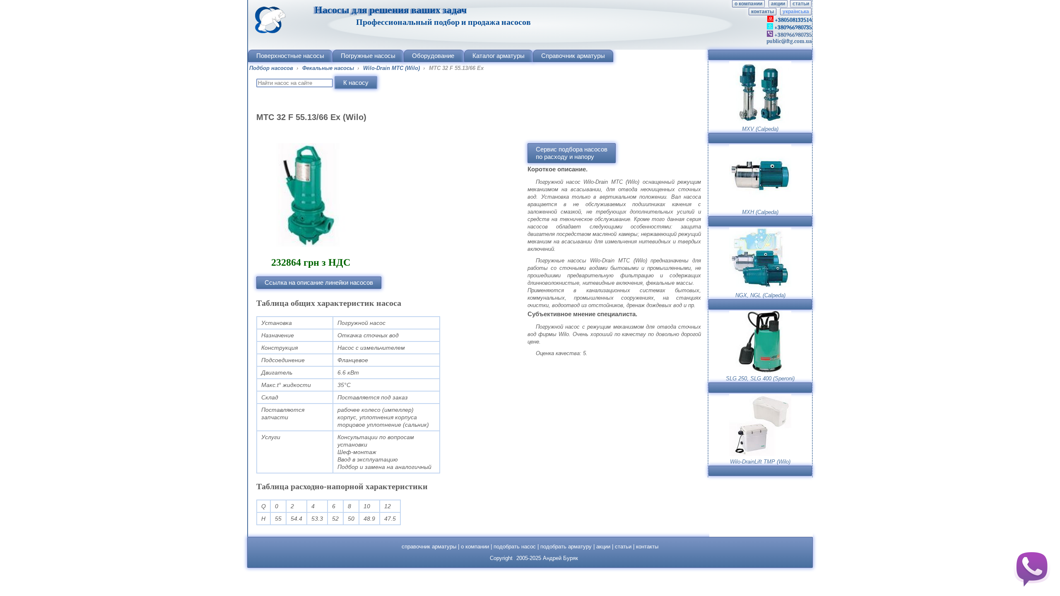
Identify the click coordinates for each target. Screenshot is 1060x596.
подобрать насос (515, 546)
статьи (801, 4)
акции (778, 4)
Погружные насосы (368, 55)
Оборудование (433, 55)
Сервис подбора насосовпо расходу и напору (571, 153)
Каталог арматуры (498, 55)
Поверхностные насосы (290, 55)
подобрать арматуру (566, 546)
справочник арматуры (429, 546)
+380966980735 (792, 35)
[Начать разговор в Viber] (1032, 568)
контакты (762, 11)
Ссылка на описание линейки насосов (319, 282)
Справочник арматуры (573, 55)
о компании (748, 4)
